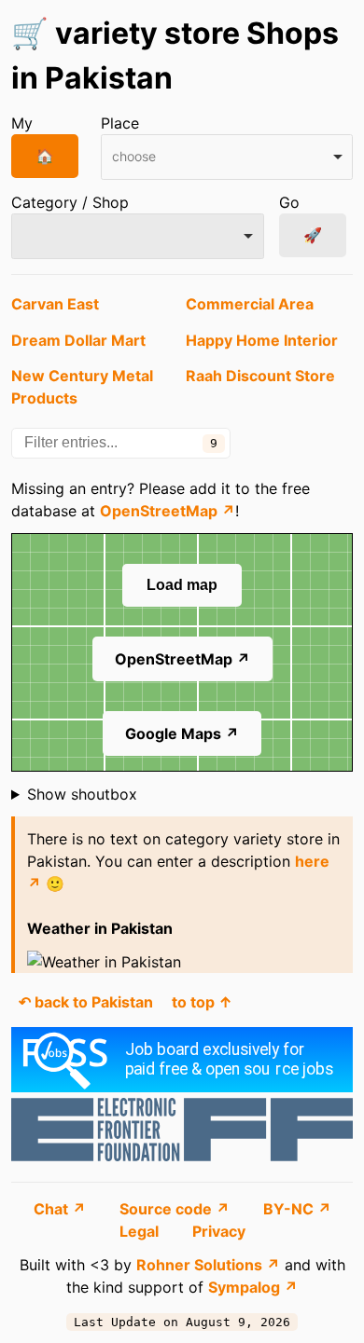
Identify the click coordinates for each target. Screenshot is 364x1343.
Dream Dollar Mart (78, 340)
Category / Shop (70, 202)
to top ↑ (202, 1002)
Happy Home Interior (262, 340)
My (22, 123)
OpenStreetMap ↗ (167, 510)
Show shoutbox (82, 794)
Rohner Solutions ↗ (208, 1264)
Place (120, 123)
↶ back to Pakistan (86, 1002)
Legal (140, 1231)
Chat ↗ (62, 1208)
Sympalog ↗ (253, 1287)
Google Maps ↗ (182, 733)
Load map (182, 585)
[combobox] (227, 157)
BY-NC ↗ (297, 1208)
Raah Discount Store (260, 375)
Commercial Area (250, 304)
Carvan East (55, 304)
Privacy (218, 1231)
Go (289, 202)
